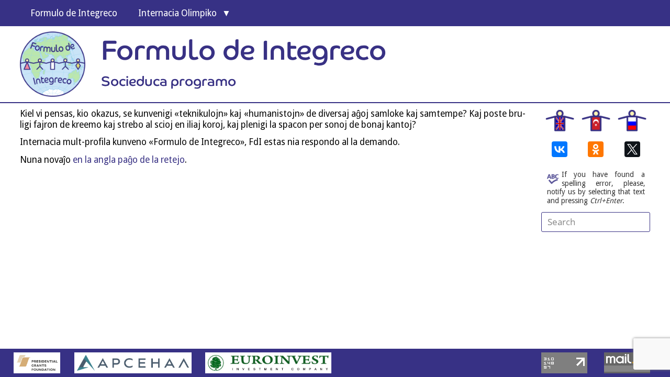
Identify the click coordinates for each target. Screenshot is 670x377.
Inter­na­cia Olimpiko (177, 13)
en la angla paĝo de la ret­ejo (129, 159)
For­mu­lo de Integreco (73, 13)
